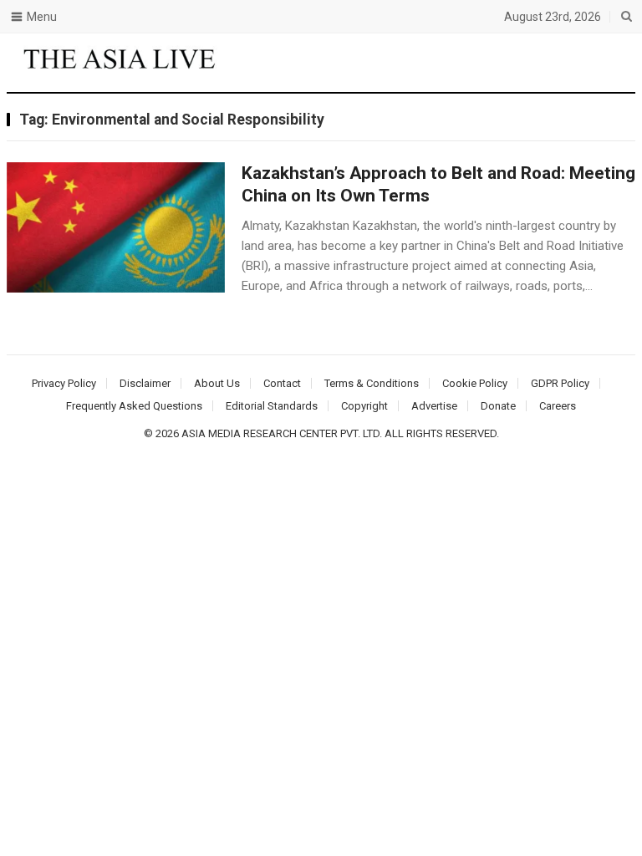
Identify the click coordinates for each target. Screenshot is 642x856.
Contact (282, 383)
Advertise (434, 406)
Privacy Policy (64, 383)
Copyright (364, 406)
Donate (498, 406)
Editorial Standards (272, 406)
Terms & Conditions (371, 383)
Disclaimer (145, 383)
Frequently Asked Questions (134, 406)
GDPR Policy (560, 383)
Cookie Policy (474, 383)
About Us (217, 383)
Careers (557, 406)
